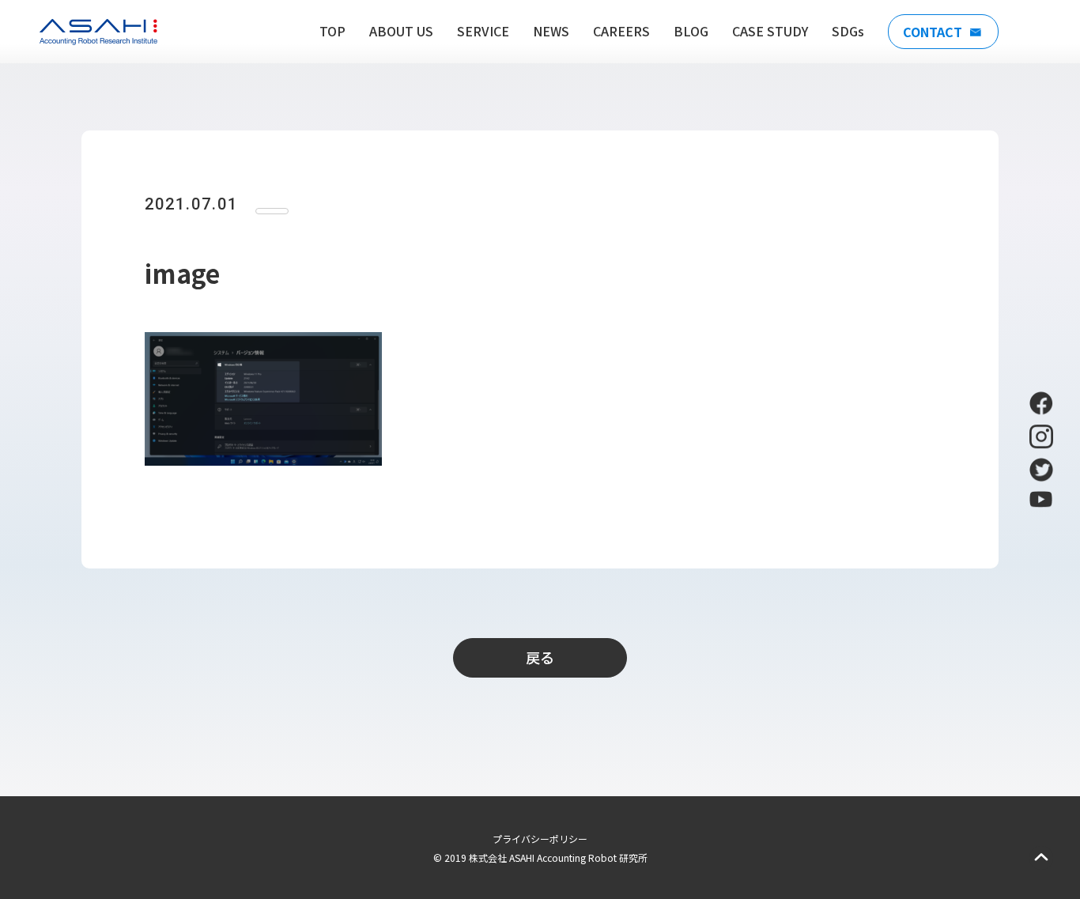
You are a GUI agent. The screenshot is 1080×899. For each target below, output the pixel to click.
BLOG (691, 30)
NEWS (551, 30)
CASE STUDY (770, 30)
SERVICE (483, 30)
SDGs (848, 30)
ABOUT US (401, 30)
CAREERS (621, 30)
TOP (332, 30)
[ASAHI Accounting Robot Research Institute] (98, 32)
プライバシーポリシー (540, 838)
